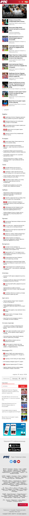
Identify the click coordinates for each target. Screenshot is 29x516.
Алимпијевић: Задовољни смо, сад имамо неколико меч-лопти (13, 155)
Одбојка (5, 190)
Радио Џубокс (23, 496)
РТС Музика (20, 490)
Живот (10, 481)
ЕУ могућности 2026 (18, 473)
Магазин (5, 481)
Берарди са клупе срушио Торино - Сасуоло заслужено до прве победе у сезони (18, 93)
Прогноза (6, 378)
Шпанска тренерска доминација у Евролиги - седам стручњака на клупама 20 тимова (13, 147)
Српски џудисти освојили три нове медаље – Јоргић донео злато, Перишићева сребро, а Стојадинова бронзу (13, 345)
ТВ (3, 488)
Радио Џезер (17, 497)
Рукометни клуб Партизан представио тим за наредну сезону (14, 230)
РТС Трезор (12, 490)
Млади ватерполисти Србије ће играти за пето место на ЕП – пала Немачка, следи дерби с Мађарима (14, 268)
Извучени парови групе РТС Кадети (14, 364)
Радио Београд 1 (11, 494)
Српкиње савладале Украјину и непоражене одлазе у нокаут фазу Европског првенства (14, 203)
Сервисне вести (6, 472)
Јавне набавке (22, 500)
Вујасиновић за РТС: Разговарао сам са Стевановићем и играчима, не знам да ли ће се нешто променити (14, 253)
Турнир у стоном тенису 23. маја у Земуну (15, 358)
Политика (10, 469)
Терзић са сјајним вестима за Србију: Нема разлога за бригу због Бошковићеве (14, 198)
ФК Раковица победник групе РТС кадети (13, 361)
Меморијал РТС (7, 350)
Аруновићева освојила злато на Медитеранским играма (11, 340)
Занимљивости (17, 481)
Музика (24, 481)
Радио (4, 494)
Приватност (6, 510)
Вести (5, 469)
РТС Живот (16, 489)
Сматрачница (15, 472)
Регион (16, 469)
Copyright (12, 510)
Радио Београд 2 (21, 494)
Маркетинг (14, 500)
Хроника (10, 470)
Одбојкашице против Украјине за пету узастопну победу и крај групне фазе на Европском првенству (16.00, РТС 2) (13, 208)
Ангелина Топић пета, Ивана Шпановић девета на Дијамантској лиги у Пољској (14, 280)
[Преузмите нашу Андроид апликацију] (14, 449)
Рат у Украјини (17, 471)
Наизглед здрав (14, 485)
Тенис (4, 165)
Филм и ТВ (12, 483)
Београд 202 (17, 495)
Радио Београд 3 (8, 495)
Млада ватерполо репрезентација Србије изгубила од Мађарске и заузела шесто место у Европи (14, 263)
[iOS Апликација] (14, 429)
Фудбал (4, 114)
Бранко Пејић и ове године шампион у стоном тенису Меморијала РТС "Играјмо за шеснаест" (13, 355)
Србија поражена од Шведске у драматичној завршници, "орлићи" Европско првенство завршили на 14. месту (13, 239)
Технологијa (7, 482)
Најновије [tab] (5, 383)
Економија (22, 470)
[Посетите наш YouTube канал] (18, 461)
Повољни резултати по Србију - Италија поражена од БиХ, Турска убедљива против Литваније (13, 160)
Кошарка (5, 138)
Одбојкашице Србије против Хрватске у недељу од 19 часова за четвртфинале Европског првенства (12, 194)
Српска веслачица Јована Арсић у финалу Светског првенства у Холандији (13, 337)
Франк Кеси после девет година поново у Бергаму (13, 130)
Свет (20, 469)
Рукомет (5, 218)
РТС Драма (9, 489)
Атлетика (5, 273)
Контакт (8, 500)
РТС (4, 500)
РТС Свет (20, 488)
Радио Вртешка (8, 497)
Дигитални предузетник (8, 484)
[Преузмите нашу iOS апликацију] (14, 445)
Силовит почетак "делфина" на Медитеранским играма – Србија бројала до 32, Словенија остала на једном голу (14, 248)
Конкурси (9, 501)
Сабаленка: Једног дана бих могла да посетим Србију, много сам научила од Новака (14, 172)
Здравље (5, 483)
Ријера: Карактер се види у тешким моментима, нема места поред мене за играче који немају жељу (18, 56)
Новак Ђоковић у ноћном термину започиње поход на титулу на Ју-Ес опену (13, 176)
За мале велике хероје (21, 484)
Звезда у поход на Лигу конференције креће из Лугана (13, 134)
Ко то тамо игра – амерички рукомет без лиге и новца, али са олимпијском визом (13, 226)
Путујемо (13, 482)
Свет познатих (21, 482)
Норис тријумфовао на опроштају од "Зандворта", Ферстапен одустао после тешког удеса (14, 306)
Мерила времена (7, 471)
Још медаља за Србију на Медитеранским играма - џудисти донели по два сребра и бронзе (13, 327)
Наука (17, 483)
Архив (23, 497)
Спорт (4, 476)
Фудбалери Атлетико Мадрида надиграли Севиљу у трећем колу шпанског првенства (17, 75)
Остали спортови (8, 323)
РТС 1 (6, 488)
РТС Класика (23, 489)
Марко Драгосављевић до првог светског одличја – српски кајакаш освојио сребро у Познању (14, 332)
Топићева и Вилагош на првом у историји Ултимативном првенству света (14, 293)
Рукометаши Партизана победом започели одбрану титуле (14, 222)
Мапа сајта (22, 504)
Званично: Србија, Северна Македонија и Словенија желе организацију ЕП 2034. (14, 234)
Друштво (16, 470)
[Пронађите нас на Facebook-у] (14, 461)
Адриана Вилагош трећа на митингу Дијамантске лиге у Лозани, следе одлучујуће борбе (14, 289)
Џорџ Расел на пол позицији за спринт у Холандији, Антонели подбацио (12, 319)
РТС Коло (5, 490)
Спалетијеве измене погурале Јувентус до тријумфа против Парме (16, 47)
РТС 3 (15, 488)
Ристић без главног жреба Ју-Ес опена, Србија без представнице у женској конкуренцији (13, 181)
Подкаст (22, 472)
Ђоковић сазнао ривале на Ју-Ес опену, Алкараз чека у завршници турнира (12, 185)
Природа (23, 483)
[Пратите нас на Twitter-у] (11, 461)
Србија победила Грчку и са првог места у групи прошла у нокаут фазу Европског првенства (13, 213)
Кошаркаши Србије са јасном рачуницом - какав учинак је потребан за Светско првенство (14, 151)
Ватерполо (5, 244)
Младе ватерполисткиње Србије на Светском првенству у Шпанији (12, 258)
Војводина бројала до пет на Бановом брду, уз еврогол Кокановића (16, 38)
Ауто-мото (5, 298)
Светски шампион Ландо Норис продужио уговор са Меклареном (13, 301)
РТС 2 (11, 488)
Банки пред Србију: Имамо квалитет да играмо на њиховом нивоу (17, 29)
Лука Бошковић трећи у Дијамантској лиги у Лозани (14, 284)
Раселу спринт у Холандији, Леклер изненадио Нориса (12, 314)
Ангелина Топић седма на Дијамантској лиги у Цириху (14, 276)
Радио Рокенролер (13, 496)
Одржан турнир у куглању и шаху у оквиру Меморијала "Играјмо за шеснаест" (13, 368)
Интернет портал (17, 501)
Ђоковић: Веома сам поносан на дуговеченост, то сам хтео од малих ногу (13, 13)
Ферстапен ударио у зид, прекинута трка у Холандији (14, 310)
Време (23, 471)
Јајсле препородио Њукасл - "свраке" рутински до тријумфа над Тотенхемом (18, 65)
